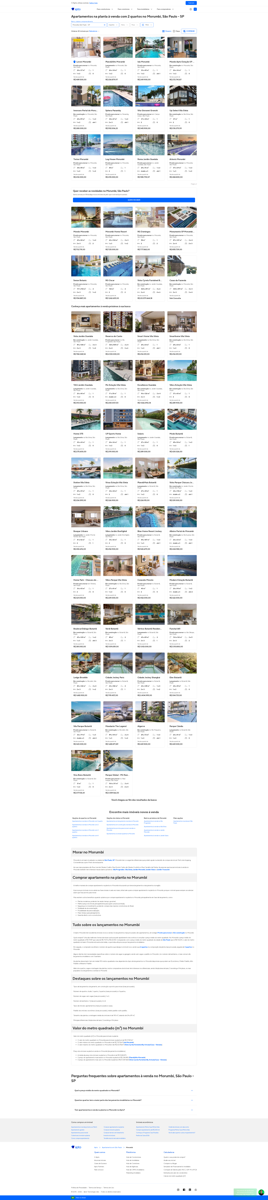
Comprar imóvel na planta (112, 1130)
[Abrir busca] (195, 9)
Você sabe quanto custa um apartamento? (182, 1133)
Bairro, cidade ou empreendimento (82, 21)
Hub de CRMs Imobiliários (135, 1170)
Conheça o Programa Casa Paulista (147, 1133)
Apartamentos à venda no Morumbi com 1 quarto (87, 821)
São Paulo (166, 940)
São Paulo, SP (109, 860)
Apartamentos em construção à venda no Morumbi (122, 825)
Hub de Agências (132, 1167)
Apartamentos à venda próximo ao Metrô (84, 1127)
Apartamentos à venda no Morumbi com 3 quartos (85, 831)
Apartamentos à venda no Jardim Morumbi (154, 831)
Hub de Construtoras (133, 1157)
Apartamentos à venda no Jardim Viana (156, 836)
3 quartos (188, 947)
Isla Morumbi (128, 1042)
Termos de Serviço (95, 1188)
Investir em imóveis (109, 1136)
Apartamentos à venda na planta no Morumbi (121, 834)
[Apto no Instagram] (178, 1190)
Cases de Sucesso (100, 1163)
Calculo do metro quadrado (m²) (175, 1176)
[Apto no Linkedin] (190, 1190)
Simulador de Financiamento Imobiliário (177, 1167)
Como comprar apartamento (80, 1138)
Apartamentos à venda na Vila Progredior (153, 822)
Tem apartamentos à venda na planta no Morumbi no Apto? (100, 1110)
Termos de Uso (108, 1188)
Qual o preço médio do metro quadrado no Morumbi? (97, 1090)
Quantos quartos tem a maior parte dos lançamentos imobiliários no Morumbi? (108, 1100)
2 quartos (144, 947)
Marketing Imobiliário (133, 1173)
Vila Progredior (119, 870)
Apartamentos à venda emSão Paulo (183, 822)
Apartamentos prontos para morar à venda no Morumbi (121, 829)
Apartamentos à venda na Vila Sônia (155, 827)
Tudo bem (191, 3)
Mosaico (168, 31)
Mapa (178, 31)
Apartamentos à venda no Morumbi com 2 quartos (85, 826)
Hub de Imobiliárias (132, 1160)
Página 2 (194, 184)
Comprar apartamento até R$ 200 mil (148, 1130)
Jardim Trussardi (163, 870)
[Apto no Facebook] (184, 1190)
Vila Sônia (128, 870)
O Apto (96, 1157)
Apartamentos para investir (79, 1133)
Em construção (179, 933)
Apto (96, 1147)
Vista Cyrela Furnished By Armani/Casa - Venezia (143, 1045)
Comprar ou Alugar (170, 1163)
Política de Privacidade (79, 1188)
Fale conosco (99, 1170)
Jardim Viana (150, 870)
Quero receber (134, 200)
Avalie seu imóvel (169, 1160)
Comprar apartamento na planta (114, 1127)
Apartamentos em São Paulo (112, 1147)
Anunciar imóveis (100, 1160)
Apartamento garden (77, 1130)
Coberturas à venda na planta (80, 1136)
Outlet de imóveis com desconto (179, 1127)
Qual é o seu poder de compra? (174, 1157)
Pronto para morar (165, 933)
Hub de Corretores (132, 1163)
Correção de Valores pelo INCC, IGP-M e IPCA (180, 1170)
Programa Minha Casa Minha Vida (179, 1130)
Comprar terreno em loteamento (114, 1133)
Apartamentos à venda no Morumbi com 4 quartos (85, 836)
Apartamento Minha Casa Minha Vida (147, 1127)
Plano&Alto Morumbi (137, 1057)
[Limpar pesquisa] (104, 25)
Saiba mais (93, 3)
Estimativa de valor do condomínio (175, 1173)
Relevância (93, 31)
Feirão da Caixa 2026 (142, 1136)
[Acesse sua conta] (190, 9)
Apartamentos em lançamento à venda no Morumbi (123, 821)
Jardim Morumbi (139, 870)
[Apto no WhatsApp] (196, 1190)
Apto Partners (99, 1167)
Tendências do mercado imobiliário (115, 1138)
